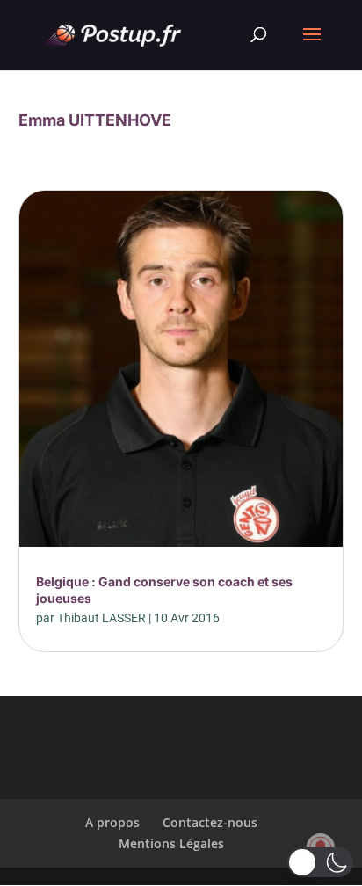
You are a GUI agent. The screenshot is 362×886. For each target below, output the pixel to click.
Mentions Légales (171, 843)
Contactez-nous (210, 822)
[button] (320, 862)
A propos (112, 822)
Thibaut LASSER (101, 618)
